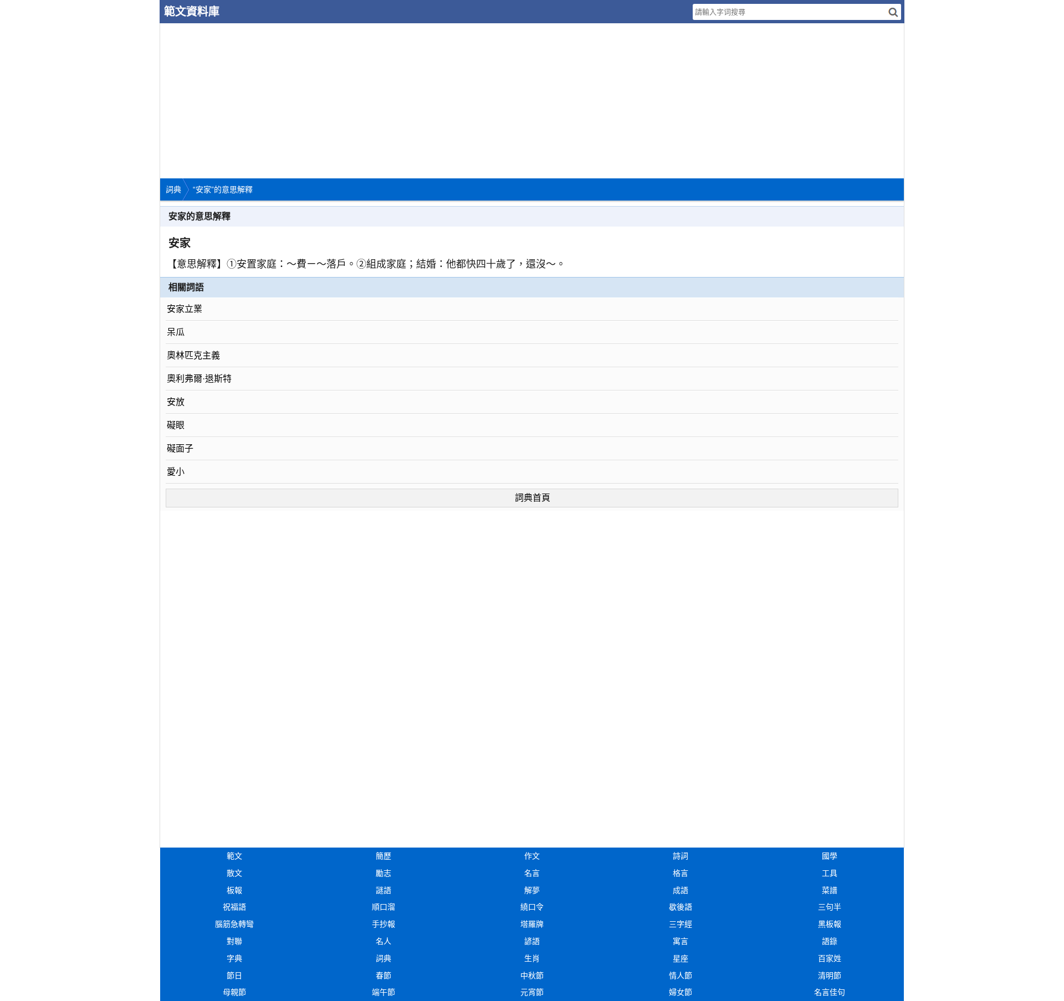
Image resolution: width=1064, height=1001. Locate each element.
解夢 (532, 890)
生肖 (532, 958)
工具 (829, 873)
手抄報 (383, 924)
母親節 (234, 992)
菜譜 (829, 890)
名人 (383, 941)
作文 (532, 855)
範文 (234, 855)
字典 (234, 958)
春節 (383, 975)
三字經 (680, 924)
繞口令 (532, 906)
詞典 (173, 189)
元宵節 (532, 992)
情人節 (680, 975)
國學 (829, 855)
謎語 (383, 890)
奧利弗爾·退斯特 (199, 378)
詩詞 (680, 855)
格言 (680, 873)
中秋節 (532, 975)
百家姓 (829, 958)
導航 (1055, 10)
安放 (176, 402)
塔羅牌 (532, 924)
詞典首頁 (532, 497)
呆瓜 (176, 332)
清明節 (829, 975)
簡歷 (383, 855)
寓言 (680, 941)
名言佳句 (829, 992)
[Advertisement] (492, 100)
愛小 (176, 471)
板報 (234, 890)
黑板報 (829, 924)
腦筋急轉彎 (234, 924)
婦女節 (680, 992)
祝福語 (234, 906)
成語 (680, 890)
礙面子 (180, 448)
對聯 (234, 941)
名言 (532, 873)
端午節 (383, 992)
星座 (680, 958)
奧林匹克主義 (193, 355)
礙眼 (176, 425)
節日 (234, 975)
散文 (234, 873)
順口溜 (383, 906)
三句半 (829, 906)
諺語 (532, 941)
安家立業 (184, 309)
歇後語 (680, 906)
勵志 (383, 873)
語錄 (829, 941)
